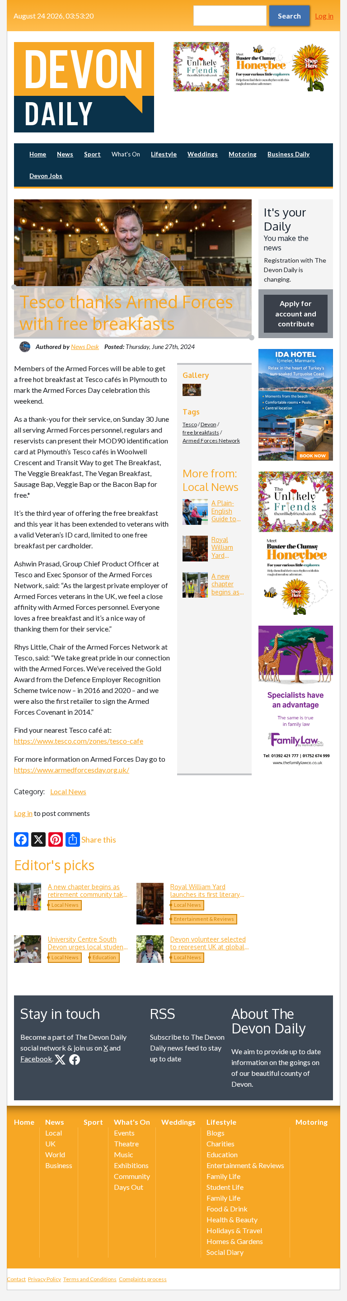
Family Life (223, 1176)
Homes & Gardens (234, 1241)
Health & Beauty (232, 1219)
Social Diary (225, 1252)
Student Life (225, 1187)
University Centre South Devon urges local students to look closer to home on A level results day (88, 951)
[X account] (60, 1059)
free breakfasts (201, 432)
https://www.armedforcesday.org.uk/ (71, 769)
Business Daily (288, 154)
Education (104, 957)
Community (132, 1176)
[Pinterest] (55, 839)
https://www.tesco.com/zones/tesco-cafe (78, 740)
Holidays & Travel (234, 1230)
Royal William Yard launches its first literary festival (228, 559)
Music (123, 1154)
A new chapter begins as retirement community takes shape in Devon (89, 894)
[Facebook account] (74, 1059)
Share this (98, 839)
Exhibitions (131, 1165)
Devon (208, 424)
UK (50, 1143)
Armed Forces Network (211, 440)
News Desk (85, 346)
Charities (220, 1143)
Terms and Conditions (90, 1279)
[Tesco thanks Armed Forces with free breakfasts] (192, 390)
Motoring (243, 154)
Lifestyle (164, 154)
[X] (38, 839)
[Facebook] (21, 839)
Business (58, 1165)
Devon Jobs (45, 175)
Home (37, 154)
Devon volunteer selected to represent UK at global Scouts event (208, 947)
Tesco (190, 424)
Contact (16, 1279)
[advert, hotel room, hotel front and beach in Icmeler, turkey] (295, 405)
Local (53, 1132)
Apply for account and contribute (295, 313)
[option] (253, 66)
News (65, 154)
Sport (92, 154)
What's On (126, 154)
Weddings (203, 154)
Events (124, 1132)
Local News (68, 791)
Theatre (126, 1143)
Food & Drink (227, 1208)
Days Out (128, 1187)
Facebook (36, 1058)
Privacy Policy (44, 1279)
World (55, 1154)
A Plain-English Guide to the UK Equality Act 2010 (228, 523)
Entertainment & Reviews (204, 919)
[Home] (94, 87)
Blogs (215, 1132)
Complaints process (143, 1279)
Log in (324, 15)
